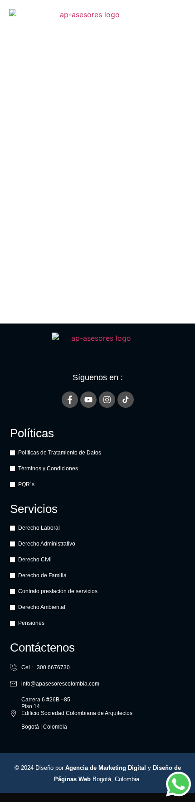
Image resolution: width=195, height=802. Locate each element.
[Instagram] (107, 399)
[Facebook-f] (70, 399)
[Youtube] (88, 399)
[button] (178, 28)
